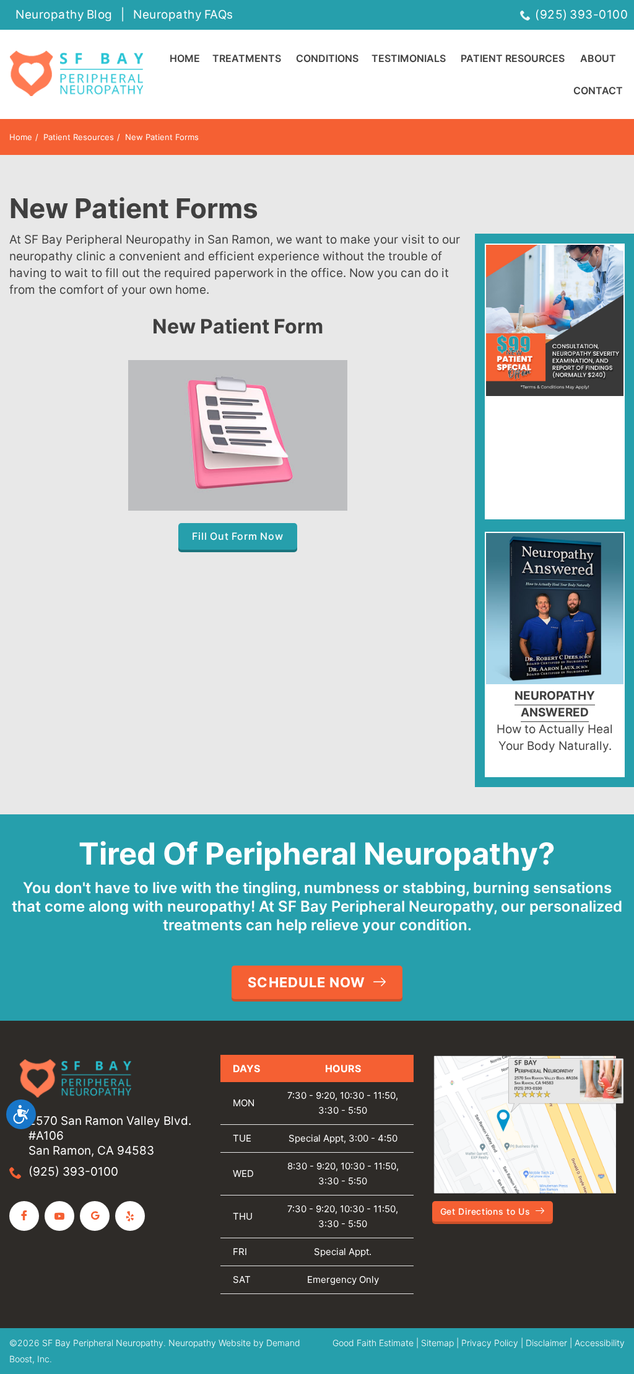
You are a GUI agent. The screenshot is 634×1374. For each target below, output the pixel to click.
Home (185, 58)
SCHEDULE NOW (306, 982)
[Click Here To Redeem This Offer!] (554, 322)
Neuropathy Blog (64, 14)
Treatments (246, 58)
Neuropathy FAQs (183, 14)
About (598, 58)
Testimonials (408, 58)
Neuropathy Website (209, 1342)
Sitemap (437, 1342)
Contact (598, 90)
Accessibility (600, 1342)
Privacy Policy (489, 1342)
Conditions (327, 58)
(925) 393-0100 (581, 14)
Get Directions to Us (485, 1211)
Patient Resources (513, 58)
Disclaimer (546, 1342)
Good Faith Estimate (373, 1342)
